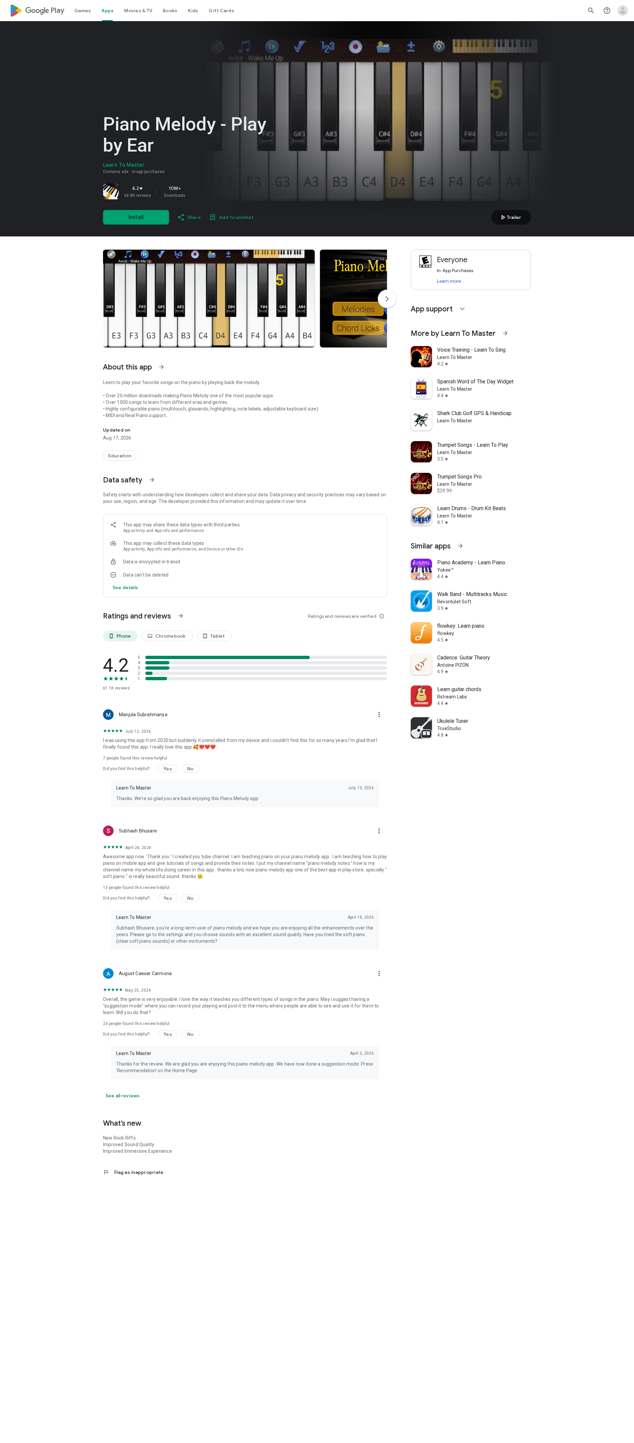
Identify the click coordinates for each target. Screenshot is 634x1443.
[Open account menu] (623, 10)
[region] (195, 191)
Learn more (449, 281)
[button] (209, 298)
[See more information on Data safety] (152, 480)
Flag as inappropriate (133, 1172)
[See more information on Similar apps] (460, 546)
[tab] (82, 10)
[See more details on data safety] (125, 587)
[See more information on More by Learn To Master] (505, 333)
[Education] (119, 456)
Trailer (510, 217)
